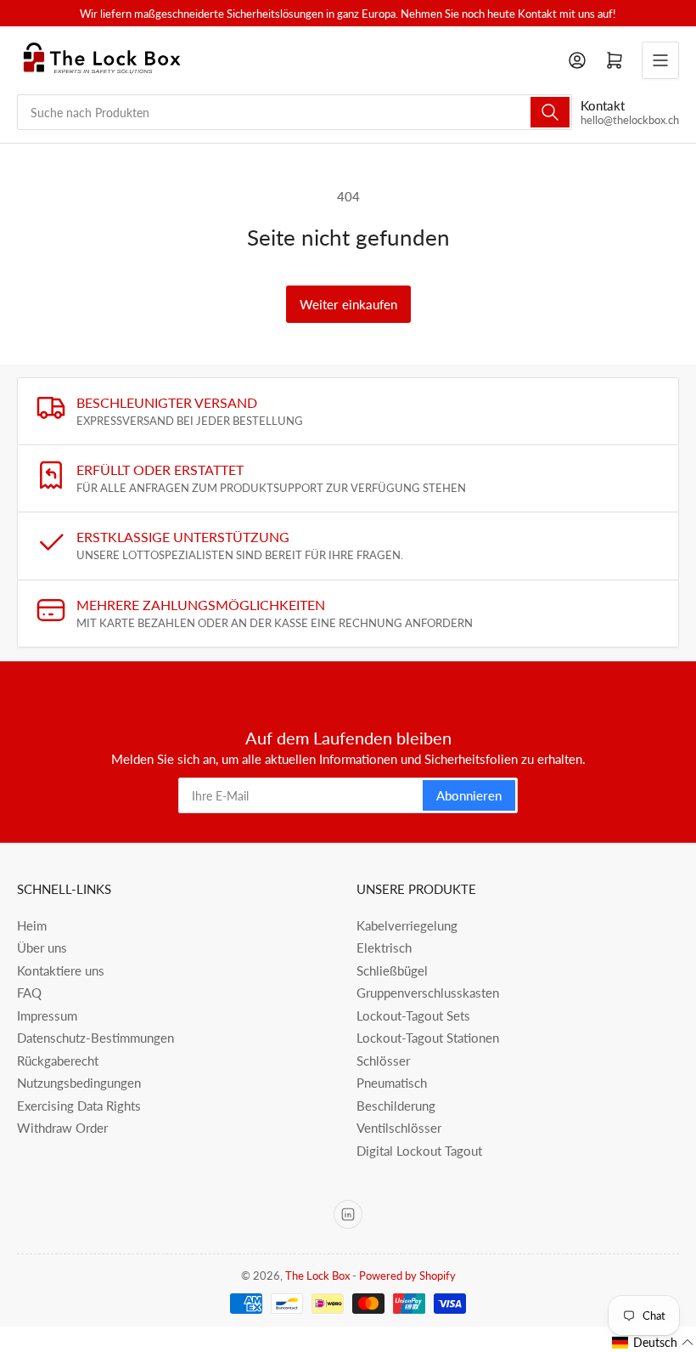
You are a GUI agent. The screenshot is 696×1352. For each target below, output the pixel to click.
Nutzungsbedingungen (79, 1082)
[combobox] (294, 112)
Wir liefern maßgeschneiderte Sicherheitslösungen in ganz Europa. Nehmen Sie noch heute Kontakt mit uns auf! (348, 13)
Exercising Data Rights (79, 1105)
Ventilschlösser (398, 1127)
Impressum (47, 1015)
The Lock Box (317, 1275)
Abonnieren (469, 795)
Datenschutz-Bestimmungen (95, 1037)
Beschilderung (395, 1105)
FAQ (29, 992)
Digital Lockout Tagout (419, 1150)
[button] (653, 1342)
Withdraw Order (62, 1127)
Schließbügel (392, 970)
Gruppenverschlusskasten (427, 992)
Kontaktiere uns (60, 970)
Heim (32, 925)
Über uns (42, 947)
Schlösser (383, 1060)
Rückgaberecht (57, 1060)
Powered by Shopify (407, 1275)
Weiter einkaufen (348, 304)
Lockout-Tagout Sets (413, 1015)
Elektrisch (384, 947)
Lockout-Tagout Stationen (427, 1037)
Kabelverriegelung (406, 925)
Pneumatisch (391, 1082)
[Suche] (550, 112)
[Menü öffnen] (660, 60)
